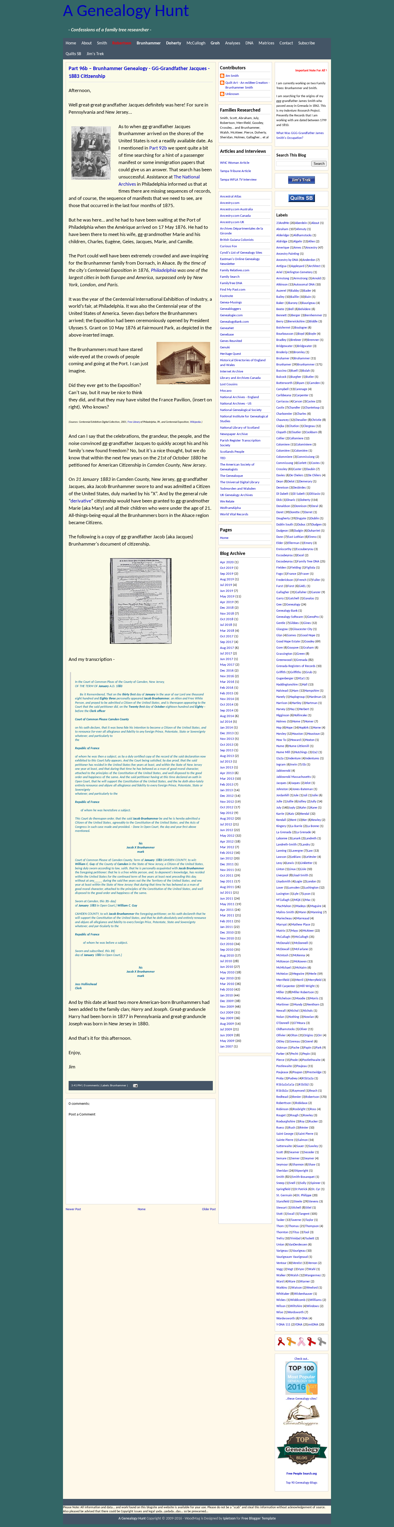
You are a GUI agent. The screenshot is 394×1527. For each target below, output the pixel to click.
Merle (313, 974)
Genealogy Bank (287, 610)
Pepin (306, 1054)
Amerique (282, 247)
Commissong (284, 463)
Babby (295, 290)
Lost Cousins (228, 384)
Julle (279, 801)
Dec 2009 (227, 1001)
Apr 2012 (227, 841)
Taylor (309, 1220)
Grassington (284, 654)
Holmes (281, 721)
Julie (315, 795)
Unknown (232, 94)
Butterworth (284, 383)
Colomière (283, 450)
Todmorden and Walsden (238, 488)
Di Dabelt (282, 494)
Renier (296, 1097)
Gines (307, 623)
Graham (308, 647)
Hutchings (301, 752)
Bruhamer (282, 358)
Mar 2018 (227, 631)
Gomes (291, 635)
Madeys (301, 906)
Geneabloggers (230, 309)
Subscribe (306, 43)
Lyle (296, 894)
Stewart (281, 1207)
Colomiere (283, 444)
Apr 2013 (227, 773)
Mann (302, 912)
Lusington (282, 894)
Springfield (283, 1189)
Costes (315, 463)
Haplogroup (297, 697)
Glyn (279, 635)
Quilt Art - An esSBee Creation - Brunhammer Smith (247, 85)
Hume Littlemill (299, 746)
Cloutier (296, 432)
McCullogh (196, 43)
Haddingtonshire (287, 684)
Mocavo (226, 391)
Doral (314, 506)
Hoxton (309, 740)
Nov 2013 (227, 739)
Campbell (282, 389)
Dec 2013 (227, 733)
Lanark (296, 838)
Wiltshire (296, 1306)
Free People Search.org (302, 1473)
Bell (291, 309)
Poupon (297, 1072)
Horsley (281, 734)
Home (71, 43)
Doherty (305, 500)
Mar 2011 (227, 915)
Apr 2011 (227, 910)
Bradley (281, 340)
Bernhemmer (313, 315)
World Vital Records (234, 514)
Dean (279, 481)
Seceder (309, 1152)
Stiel (308, 1207)
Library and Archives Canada (240, 378)
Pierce (280, 1060)
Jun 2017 (226, 659)
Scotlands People (232, 452)
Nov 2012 (227, 802)
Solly (303, 1183)
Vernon (312, 1263)
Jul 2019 (226, 585)
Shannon (298, 1164)
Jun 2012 (226, 830)
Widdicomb (297, 1300)
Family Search (230, 277)
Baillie (295, 297)
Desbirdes (299, 487)
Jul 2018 (226, 625)
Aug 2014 (227, 716)
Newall (281, 1010)
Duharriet (314, 530)
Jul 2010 (226, 961)
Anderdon (309, 260)
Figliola (310, 567)
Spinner (316, 1183)
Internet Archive (231, 371)
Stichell (296, 1207)
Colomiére (301, 450)
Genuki (225, 347)
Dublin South (284, 524)
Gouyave (293, 647)
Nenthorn (313, 1004)
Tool (306, 1232)
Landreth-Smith (286, 844)
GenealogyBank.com (234, 321)
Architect (315, 266)
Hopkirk (303, 727)
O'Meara (299, 1023)
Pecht (294, 1054)
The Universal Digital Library (239, 482)
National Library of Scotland (239, 427)
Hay (292, 709)
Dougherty (283, 518)
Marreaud (302, 918)
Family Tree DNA (308, 561)
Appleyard (297, 266)
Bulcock (281, 377)
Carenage (301, 389)
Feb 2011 (226, 921)
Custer (297, 469)
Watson (297, 1287)
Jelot (307, 783)
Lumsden (294, 887)
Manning (316, 912)
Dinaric (290, 500)
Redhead (282, 1097)
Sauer (300, 1146)
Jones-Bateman (302, 789)
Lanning (281, 850)
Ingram (281, 764)
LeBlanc (296, 857)
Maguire (315, 906)
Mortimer (282, 1004)
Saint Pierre (305, 1134)
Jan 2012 (226, 858)
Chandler (294, 407)
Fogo (279, 574)
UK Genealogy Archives (236, 495)
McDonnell (301, 943)
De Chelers (296, 475)
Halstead (282, 690)
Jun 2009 (226, 1035)
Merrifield (282, 980)
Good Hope (308, 635)
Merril (299, 980)
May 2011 (227, 904)
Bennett (281, 315)
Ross (313, 1109)
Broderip (282, 352)
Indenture (294, 758)
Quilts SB (73, 54)
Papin (307, 1047)
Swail (291, 1214)
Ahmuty (301, 229)
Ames (297, 247)
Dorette (295, 512)
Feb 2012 (226, 853)
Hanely (280, 697)
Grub (309, 672)
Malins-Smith (285, 912)
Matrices (266, 43)
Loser (279, 887)
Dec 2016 (227, 670)
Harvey (280, 709)
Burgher (296, 377)
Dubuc (302, 524)
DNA (249, 43)
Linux (292, 869)
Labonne (281, 838)
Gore (279, 647)
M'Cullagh (282, 900)
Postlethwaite (311, 1060)
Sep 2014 (226, 710)
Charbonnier (284, 414)
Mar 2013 (227, 778)
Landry (305, 844)
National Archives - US (235, 403)
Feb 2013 (226, 784)
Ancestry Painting (287, 254)
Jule (296, 795)
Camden (314, 383)
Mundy (297, 1004)
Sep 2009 (226, 1018)
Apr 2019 (227, 602)
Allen (311, 241)
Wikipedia (195, 422)
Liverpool (282, 875)
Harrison (281, 703)
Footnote (226, 296)
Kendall (281, 820)
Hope (289, 727)
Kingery (281, 826)
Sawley (313, 1146)
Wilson (280, 1306)
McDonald (282, 943)
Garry (280, 598)
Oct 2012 (226, 807)
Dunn (279, 537)
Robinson (282, 1109)
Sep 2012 (226, 813)
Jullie (290, 801)
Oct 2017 (226, 636)
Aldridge (281, 241)
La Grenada (283, 832)
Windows (313, 1306)
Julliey (302, 801)
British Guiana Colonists (237, 240)
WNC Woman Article (234, 163)
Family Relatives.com (234, 270)
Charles (301, 414)
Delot (291, 481)
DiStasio (314, 494)
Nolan (280, 1017)
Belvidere (304, 309)
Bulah (306, 370)
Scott (279, 1152)
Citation (294, 426)
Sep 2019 (226, 574)
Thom (280, 1226)
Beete (280, 309)
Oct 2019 (226, 568)
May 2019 (227, 596)
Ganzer (316, 592)
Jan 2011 (226, 927)
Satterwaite (284, 1146)
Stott (279, 1214)
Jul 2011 (226, 892)
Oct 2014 (226, 704)
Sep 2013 (226, 750)
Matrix (280, 930)
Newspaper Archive (234, 434)
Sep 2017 (226, 642)
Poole (294, 1060)
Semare (281, 1158)
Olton (294, 1035)
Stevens (313, 1201)
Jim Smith (232, 76)
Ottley (280, 1041)
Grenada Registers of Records (295, 666)
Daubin (310, 469)
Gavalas (309, 598)
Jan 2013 (226, 790)
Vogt (290, 1269)
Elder (279, 543)
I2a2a (280, 758)
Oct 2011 (226, 875)
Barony (293, 303)
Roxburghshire (285, 1121)
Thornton (282, 1232)
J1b (304, 764)
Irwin (293, 764)
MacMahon (283, 906)
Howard (296, 740)
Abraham (282, 229)
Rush (292, 1127)
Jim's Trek (95, 54)
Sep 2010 (226, 949)
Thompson (312, 1226)
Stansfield (282, 1201)
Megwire (298, 974)
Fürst (291, 586)
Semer (295, 1158)
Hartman (311, 703)
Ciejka (280, 426)
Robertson (312, 1097)
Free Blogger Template (258, 1519)
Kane (314, 807)
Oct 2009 (226, 1012)
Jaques (295, 783)
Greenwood (284, 660)
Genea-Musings (231, 302)
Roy (302, 1121)
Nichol (294, 1010)
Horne (317, 727)
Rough (294, 1115)
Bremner (313, 340)
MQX (297, 900)
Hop (278, 727)
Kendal (304, 814)
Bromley (299, 352)
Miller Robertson (303, 992)
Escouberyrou (304, 549)
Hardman (315, 697)
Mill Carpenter (285, 986)
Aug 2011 (227, 887)
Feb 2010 (226, 989)
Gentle (280, 623)
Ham (295, 690)
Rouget (281, 1115)
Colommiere (284, 457)
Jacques (281, 783)
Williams (316, 1300)
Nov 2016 (227, 676)
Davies (280, 475)
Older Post (209, 1209)
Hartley (296, 703)
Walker (281, 1275)
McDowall (282, 949)
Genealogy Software (289, 617)
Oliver (303, 1029)
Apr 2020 (227, 562)
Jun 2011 (226, 898)
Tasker (280, 1220)
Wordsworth (296, 1312)
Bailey (280, 297)
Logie (298, 881)
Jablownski (283, 770)
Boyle (312, 334)
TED (222, 458)
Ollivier (281, 1035)
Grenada (301, 660)
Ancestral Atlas (230, 196)
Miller (280, 992)
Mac (308, 900)
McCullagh (283, 937)
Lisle (303, 869)
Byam (300, 383)
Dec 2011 (227, 864)
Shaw (311, 1164)
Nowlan (309, 1017)
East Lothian (296, 537)
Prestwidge (314, 1072)
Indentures (312, 758)
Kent (293, 820)
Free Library (134, 422)
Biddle (313, 321)
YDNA (298, 1324)
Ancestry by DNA (287, 260)
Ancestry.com (229, 203)
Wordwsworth (285, 1318)
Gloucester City (302, 629)
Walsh (294, 1275)
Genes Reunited (231, 341)
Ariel (279, 272)
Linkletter (306, 863)
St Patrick (301, 1189)
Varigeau (282, 1250)
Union (280, 1244)
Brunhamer (283, 364)
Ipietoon (229, 1519)
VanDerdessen (298, 1244)
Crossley (281, 469)
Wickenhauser (303, 1294)
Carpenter (302, 395)
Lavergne (297, 850)
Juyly (292, 807)
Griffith (281, 672)
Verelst (297, 1263)
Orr (320, 1035)
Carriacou (282, 401)
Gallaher (301, 592)
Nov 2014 (227, 699)
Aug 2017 (227, 648)
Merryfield (314, 980)
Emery (308, 543)
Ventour (281, 1263)
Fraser (305, 574)
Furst (279, 586)
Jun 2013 (226, 767)
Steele (298, 1201)
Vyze (301, 1269)
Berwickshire (296, 321)
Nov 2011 (227, 870)
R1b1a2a (308, 1078)
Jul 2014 (226, 721)
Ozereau (294, 1041)
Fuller (316, 580)
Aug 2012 (227, 818)
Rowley (308, 1115)
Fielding (296, 567)
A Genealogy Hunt (126, 11)
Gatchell (293, 598)
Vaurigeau (299, 1250)
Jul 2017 (226, 653)
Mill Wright (307, 986)
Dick (279, 500)
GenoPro (313, 617)
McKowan (282, 961)
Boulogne (301, 327)
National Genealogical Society (241, 410)
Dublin (315, 518)
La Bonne (313, 826)
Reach (313, 1090)
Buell (294, 370)
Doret (280, 512)
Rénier (304, 1127)
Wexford (312, 1287)
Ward (280, 1281)
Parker (280, 1054)
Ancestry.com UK (232, 222)
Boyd (301, 334)
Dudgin (298, 530)
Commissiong (306, 457)
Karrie (280, 814)
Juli (305, 795)
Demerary (305, 481)
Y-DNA (303, 1318)
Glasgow (282, 629)
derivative (80, 501)
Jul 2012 (226, 824)
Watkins (281, 1287)
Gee (279, 604)
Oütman (281, 1047)
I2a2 (315, 752)
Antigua (281, 266)
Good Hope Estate (288, 641)
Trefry (280, 1238)
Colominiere (304, 444)
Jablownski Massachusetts (293, 777)
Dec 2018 (227, 608)
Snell (292, 1183)
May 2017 (227, 665)
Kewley (316, 820)
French (302, 580)
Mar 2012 (227, 847)
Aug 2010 (227, 955)
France (291, 574)
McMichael (283, 967)
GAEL (302, 586)
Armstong (282, 278)
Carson (297, 401)
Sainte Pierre (284, 1140)
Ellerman (293, 543)
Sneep (280, 1183)
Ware (291, 1281)
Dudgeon (282, 530)
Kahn (303, 807)
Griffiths (295, 672)
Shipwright (301, 1170)
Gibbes (294, 623)
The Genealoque (231, 476)
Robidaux (301, 1103)
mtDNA (313, 1324)
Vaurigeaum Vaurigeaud (292, 1257)
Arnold (316, 278)
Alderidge (282, 235)
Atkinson (282, 284)
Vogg (279, 1269)
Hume (280, 746)
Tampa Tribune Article (235, 171)
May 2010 (227, 972)
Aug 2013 (227, 756)
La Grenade (303, 832)
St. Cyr (316, 1189)
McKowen (300, 961)
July (278, 807)
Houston (297, 734)
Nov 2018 (227, 613)
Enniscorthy (283, 549)
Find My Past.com (232, 289)
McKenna (299, 955)
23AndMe (282, 223)
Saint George (284, 1134)
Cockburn (311, 432)
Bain (308, 297)
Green (301, 654)
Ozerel (308, 1041)
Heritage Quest (230, 354)
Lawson (281, 857)
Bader (307, 290)
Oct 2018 (226, 619)
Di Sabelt (299, 494)
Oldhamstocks (285, 1029)
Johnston (282, 789)
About (86, 43)
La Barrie (296, 826)
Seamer (294, 1152)
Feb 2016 (226, 688)
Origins (308, 1035)
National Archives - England (239, 397)
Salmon (303, 1140)
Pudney (293, 1078)
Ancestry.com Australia (236, 209)
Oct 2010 (226, 944)
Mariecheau (284, 918)
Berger (295, 315)
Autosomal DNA (304, 284)
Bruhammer (302, 358)
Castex (311, 401)
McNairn (301, 967)
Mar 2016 (227, 682)
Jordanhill (282, 795)
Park (318, 1047)
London (311, 881)
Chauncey (282, 420)
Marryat (281, 924)
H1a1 (301, 678)
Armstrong (301, 278)
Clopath (281, 432)
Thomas (293, 1226)
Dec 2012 (227, 796)
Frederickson (284, 580)
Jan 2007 (226, 1046)
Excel (300, 555)
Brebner (296, 340)
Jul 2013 (226, 761)
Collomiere (296, 438)
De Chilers (314, 475)
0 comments (91, 1085)
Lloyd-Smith (300, 875)
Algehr (297, 241)
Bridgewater (284, 346)
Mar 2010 (227, 984)
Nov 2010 (227, 938)
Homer (309, 721)
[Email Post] (134, 1085)
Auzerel (281, 290)
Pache (295, 1047)
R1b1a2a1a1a (285, 1084)
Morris (314, 998)
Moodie (300, 998)
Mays (294, 930)
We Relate (227, 501)
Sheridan (282, 1170)
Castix (280, 407)
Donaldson (283, 506)
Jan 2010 (226, 995)
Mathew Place (300, 924)
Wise (279, 1312)
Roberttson (283, 1103)
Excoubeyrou (284, 561)
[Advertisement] (241, 1139)
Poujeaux (282, 1072)
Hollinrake (300, 715)
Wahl (311, 1269)
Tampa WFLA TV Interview (238, 179)
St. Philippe (304, 1195)
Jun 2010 (226, 967)
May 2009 (227, 1041)
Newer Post (73, 1209)
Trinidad (295, 1238)
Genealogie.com (231, 315)
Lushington (311, 887)
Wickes (281, 1300)
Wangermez (313, 1275)
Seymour (282, 1164)
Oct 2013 (226, 745)
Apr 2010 (227, 978)
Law (310, 850)
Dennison (282, 487)
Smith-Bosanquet (303, 1177)
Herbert (304, 709)
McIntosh (282, 955)
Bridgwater (304, 346)
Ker (305, 820)
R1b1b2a (282, 1090)
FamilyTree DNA (231, 283)
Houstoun (313, 734)
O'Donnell (282, 1023)
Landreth (311, 838)
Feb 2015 (226, 693)
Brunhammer (118, 1085)
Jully (313, 801)
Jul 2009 (226, 1029)
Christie (316, 420)
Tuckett (309, 1238)
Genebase (227, 334)
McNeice (282, 974)
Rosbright (299, 1109)
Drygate (301, 518)
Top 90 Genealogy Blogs (301, 1482)
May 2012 (227, 835)
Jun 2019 (226, 591)
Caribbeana (283, 395)
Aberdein (301, 223)
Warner (305, 1281)
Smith (102, 43)
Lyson (306, 894)
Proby (280, 1078)
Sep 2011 (226, 881)
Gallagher (282, 592)
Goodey (309, 641)
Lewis (290, 863)
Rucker (313, 1121)
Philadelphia (163, 270)
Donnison (301, 506)
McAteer (308, 930)
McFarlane (301, 949)
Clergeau (309, 426)
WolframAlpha (230, 508)
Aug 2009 (227, 1024)
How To (281, 740)
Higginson (282, 715)
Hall (304, 684)
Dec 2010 (227, 932)
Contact (286, 43)
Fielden (281, 567)
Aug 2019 (227, 579)
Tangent (304, 1214)
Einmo (312, 537)
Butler (310, 377)
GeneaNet (227, 328)
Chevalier (301, 420)
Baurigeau (308, 303)
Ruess (280, 1127)
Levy (279, 863)
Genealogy (293, 604)
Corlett (302, 463)
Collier (280, 438)
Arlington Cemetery (300, 272)
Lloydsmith (283, 881)
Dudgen (317, 524)
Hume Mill (283, 752)
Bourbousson (284, 334)
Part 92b (158, 148)
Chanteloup (312, 407)
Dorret (308, 512)
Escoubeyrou (284, 555)
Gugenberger (284, 678)
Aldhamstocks (302, 235)
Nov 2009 (227, 1006)
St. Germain (284, 1195)
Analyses (232, 43)
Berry (279, 321)
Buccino (281, 370)
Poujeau (301, 1066)
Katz (291, 814)
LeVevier (311, 857)
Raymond (298, 1090)
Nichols (308, 1010)
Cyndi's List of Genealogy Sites (241, 252)
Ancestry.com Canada (235, 216)
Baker (280, 303)
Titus (296, 1232)
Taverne (296, 1220)
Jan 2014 (226, 727)
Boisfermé (283, 327)
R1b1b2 (304, 1084)
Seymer (309, 1158)
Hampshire (312, 690)
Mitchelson (283, 998)
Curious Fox (228, 246)
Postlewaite (284, 1066)
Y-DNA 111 (283, 1324)
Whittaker (282, 1294)
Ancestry (311, 247)
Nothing (294, 1017)
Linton (280, 869)
